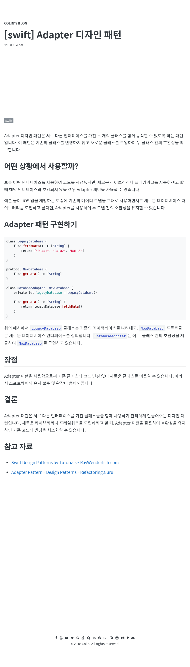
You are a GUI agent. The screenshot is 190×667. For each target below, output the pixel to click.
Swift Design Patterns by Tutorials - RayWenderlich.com (65, 462)
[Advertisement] (95, 82)
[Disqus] (95, 556)
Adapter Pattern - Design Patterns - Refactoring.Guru (62, 472)
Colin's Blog (15, 23)
